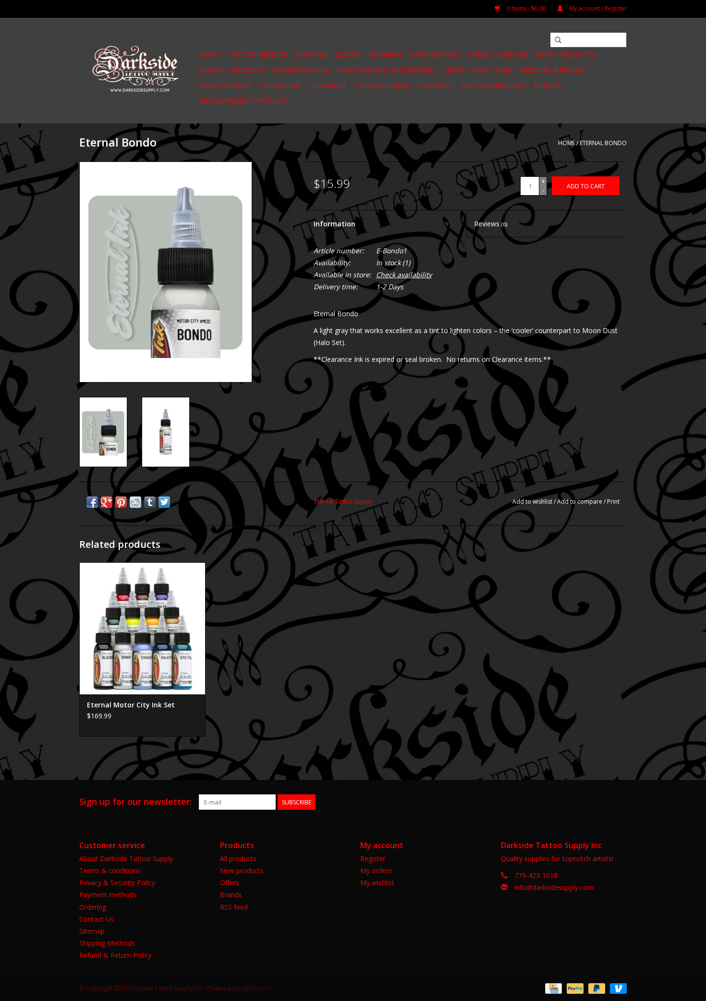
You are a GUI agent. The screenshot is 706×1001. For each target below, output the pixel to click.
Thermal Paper (382, 85)
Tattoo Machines (493, 85)
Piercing (311, 54)
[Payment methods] (552, 988)
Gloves (347, 54)
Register (373, 858)
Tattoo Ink (279, 85)
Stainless (435, 85)
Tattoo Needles (258, 54)
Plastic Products (232, 69)
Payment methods (108, 894)
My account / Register (597, 8)
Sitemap (92, 931)
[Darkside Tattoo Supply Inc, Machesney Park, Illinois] (138, 71)
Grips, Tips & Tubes (479, 69)
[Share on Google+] (106, 502)
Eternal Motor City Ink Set (131, 704)
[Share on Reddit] (135, 502)
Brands (547, 85)
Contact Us (96, 919)
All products (238, 858)
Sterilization (434, 54)
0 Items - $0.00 (526, 8)
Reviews (490, 223)
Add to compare (580, 501)
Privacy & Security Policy (117, 882)
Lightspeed (256, 988)
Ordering (92, 907)
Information (334, 223)
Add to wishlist (532, 501)
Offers (229, 882)
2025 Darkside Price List (243, 100)
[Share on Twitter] (164, 502)
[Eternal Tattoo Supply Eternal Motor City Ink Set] (142, 628)
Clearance (327, 85)
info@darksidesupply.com (554, 887)
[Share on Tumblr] (150, 502)
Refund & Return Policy (115, 955)
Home (210, 54)
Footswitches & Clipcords (387, 69)
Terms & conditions (110, 870)
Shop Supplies (225, 85)
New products (242, 870)
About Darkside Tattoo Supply (126, 858)
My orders (376, 870)
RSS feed (234, 907)
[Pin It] (121, 502)
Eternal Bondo (603, 143)
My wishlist (377, 882)
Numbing (385, 54)
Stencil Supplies (497, 54)
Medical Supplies (552, 69)
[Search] (558, 40)
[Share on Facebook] (92, 502)
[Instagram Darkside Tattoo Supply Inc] (619, 802)
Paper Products (565, 54)
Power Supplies (301, 69)
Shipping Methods (107, 943)
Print (613, 501)
